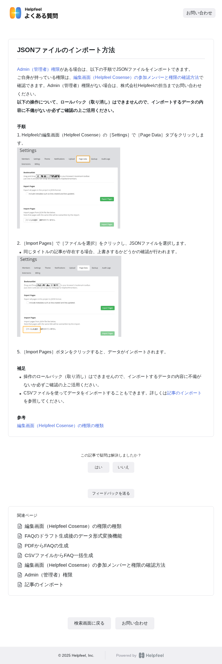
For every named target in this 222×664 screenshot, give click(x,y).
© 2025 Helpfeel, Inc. (76, 655)
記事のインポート (184, 393)
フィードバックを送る (111, 493)
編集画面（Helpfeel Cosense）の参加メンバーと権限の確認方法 (136, 77)
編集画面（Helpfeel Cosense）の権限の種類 (60, 425)
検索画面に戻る (89, 623)
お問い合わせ (199, 13)
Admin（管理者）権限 (38, 69)
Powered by (126, 655)
